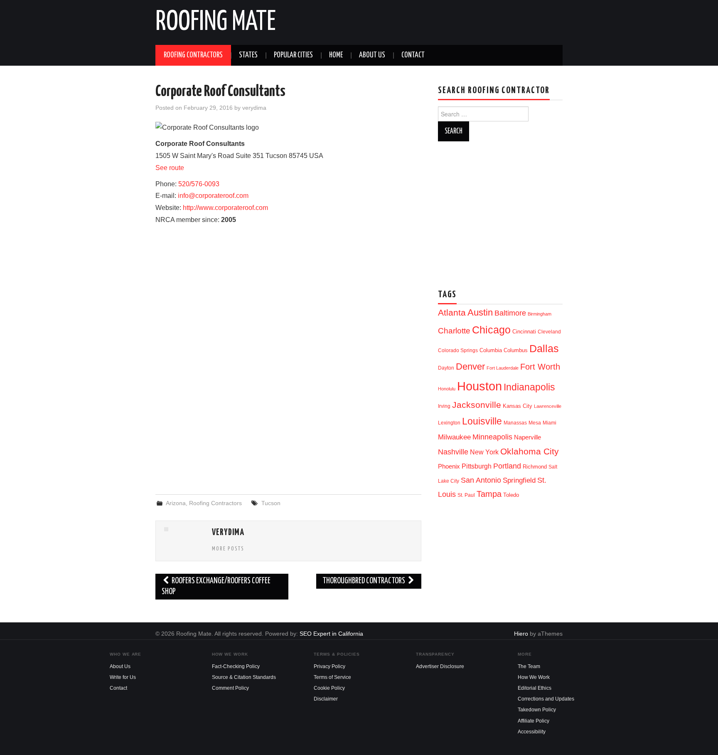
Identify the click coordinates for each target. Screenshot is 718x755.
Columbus (516, 350)
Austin (480, 312)
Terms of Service (332, 677)
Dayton (446, 368)
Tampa (489, 493)
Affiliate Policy (533, 721)
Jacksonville (476, 405)
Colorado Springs (458, 350)
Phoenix (449, 466)
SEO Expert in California (331, 633)
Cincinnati (524, 331)
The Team (529, 666)
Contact (413, 55)
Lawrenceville (547, 406)
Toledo (511, 495)
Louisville (482, 421)
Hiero (521, 633)
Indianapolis (529, 387)
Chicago (491, 330)
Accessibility (532, 732)
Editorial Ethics (534, 688)
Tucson (270, 503)
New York (484, 452)
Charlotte (454, 330)
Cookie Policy (329, 688)
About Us (372, 55)
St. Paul (466, 495)
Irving (444, 406)
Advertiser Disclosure (440, 666)
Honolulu (446, 388)
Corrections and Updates (546, 699)
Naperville (527, 437)
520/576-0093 (198, 184)
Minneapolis (492, 436)
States (248, 55)
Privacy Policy (329, 666)
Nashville (453, 452)
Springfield (519, 480)
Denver (470, 366)
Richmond (535, 467)
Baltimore (510, 312)
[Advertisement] (288, 421)
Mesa (535, 423)
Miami (549, 423)
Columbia (490, 350)
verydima (254, 107)
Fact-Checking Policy (236, 666)
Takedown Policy (537, 710)
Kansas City (517, 406)
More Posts (228, 549)
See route (169, 167)
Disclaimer (326, 699)
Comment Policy (230, 688)
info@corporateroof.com (213, 195)
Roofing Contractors (193, 55)
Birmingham (539, 313)
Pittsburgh (477, 466)
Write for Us (123, 677)
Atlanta (452, 313)
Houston (479, 386)
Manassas (515, 423)
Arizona (176, 503)
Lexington (449, 423)
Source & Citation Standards (244, 677)
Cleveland (549, 332)
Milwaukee (454, 437)
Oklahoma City (529, 451)
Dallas (544, 348)
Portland (507, 465)
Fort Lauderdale (503, 367)
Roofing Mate (215, 22)
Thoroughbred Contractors (364, 581)
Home (336, 55)
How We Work (534, 677)
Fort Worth (540, 366)
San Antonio (481, 480)
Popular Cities (293, 55)
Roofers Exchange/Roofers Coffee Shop (216, 586)
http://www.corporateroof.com (225, 207)
